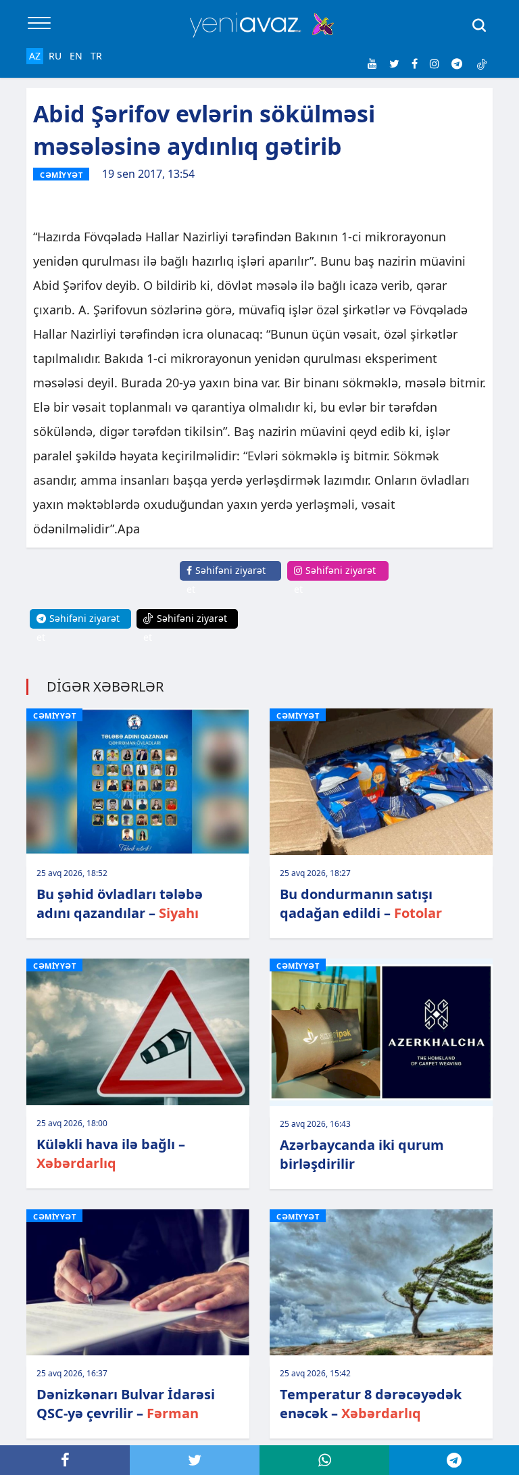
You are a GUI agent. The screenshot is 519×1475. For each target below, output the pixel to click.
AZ (35, 55)
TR (96, 55)
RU (55, 55)
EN (76, 55)
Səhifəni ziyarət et (226, 580)
